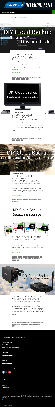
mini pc (14, 324)
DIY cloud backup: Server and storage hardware (27, 297)
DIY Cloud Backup (15, 51)
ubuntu (14, 260)
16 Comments (38, 301)
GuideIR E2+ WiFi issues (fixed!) (8, 339)
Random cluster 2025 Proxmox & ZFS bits (10, 347)
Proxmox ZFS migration (7, 344)
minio (39, 77)
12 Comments (38, 183)
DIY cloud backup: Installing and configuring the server (26, 178)
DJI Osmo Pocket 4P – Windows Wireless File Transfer (13, 337)
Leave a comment (39, 242)
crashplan (20, 77)
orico (18, 324)
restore (18, 78)
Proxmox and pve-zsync (7, 342)
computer (20, 138)
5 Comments (38, 64)
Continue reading (16, 72)
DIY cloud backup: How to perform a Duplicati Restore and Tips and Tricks (27, 58)
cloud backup (20, 322)
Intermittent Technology (8, 12)
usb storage (37, 324)
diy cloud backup (27, 77)
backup (14, 77)
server (26, 324)
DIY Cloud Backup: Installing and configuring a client (24, 117)
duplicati (35, 77)
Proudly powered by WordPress (7, 405)
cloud (25, 256)
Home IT (21, 51)
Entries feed (4, 385)
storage (23, 78)
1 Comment (38, 122)
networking (28, 258)
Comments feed (5, 387)
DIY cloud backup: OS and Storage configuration (27, 238)
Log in (3, 382)
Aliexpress (15, 256)
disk (41, 256)
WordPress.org (5, 390)
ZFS (27, 78)
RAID (13, 78)
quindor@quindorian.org (28, 64)
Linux (40, 138)
